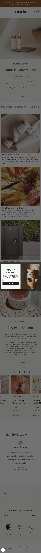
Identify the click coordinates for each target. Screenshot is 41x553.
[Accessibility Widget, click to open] (3, 550)
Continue (11, 283)
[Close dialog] (39, 265)
